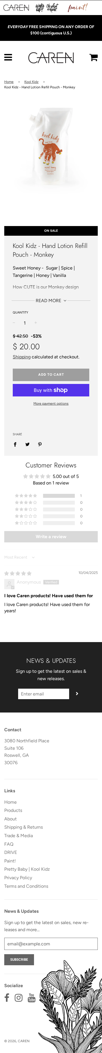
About (10, 819)
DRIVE (10, 852)
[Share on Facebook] (17, 444)
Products (13, 810)
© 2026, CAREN (16, 1041)
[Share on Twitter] (27, 444)
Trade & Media (18, 835)
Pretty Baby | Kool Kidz (27, 869)
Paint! (10, 861)
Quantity (20, 312)
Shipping (22, 357)
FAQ (8, 844)
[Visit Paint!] (78, 7)
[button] (26, 496)
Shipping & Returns (23, 827)
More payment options (51, 404)
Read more (49, 300)
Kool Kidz (31, 82)
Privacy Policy (18, 877)
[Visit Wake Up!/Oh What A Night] (47, 7)
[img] (17, 573)
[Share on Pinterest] (40, 444)
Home (9, 82)
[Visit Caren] (16, 8)
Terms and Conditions (26, 886)
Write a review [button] (51, 536)
